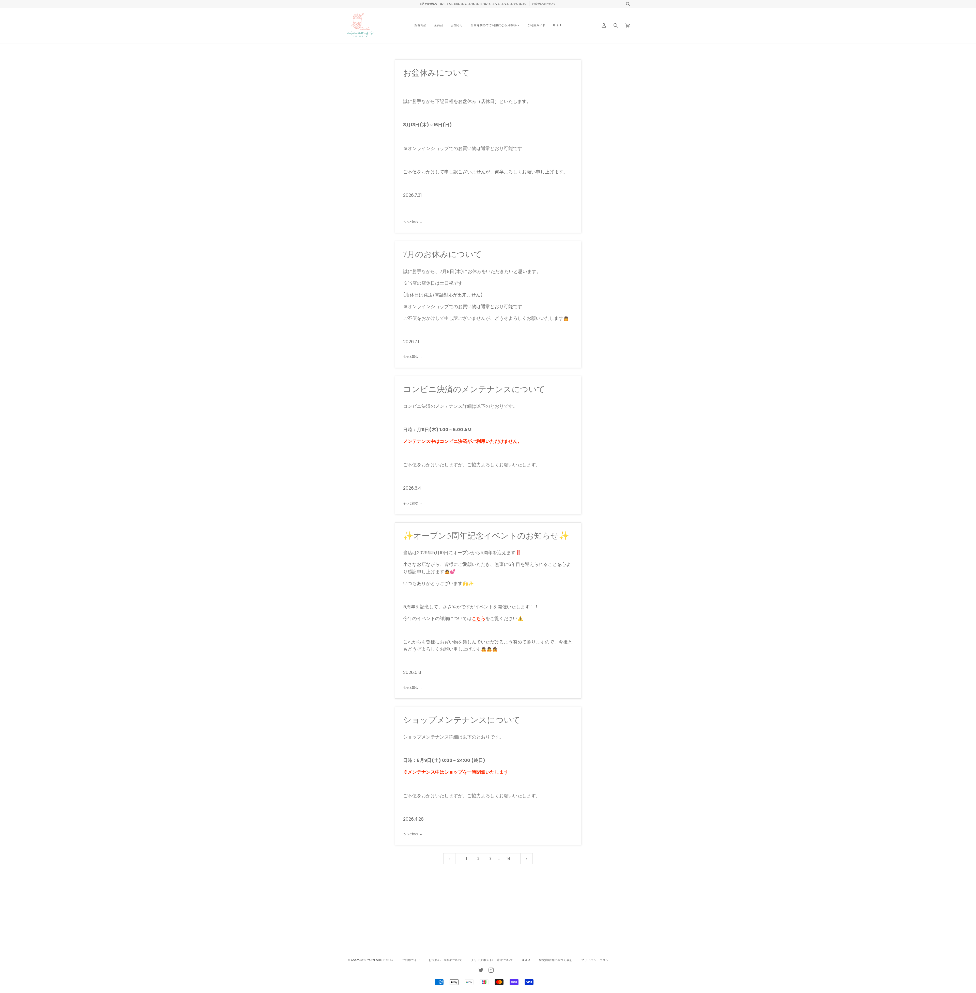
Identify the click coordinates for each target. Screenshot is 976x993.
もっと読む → (412, 221)
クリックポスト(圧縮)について (492, 960)
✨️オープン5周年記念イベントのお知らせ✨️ (486, 535)
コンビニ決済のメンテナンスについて (474, 389)
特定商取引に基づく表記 (556, 960)
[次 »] (526, 858)
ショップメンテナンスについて (462, 720)
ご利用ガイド (411, 960)
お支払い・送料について (445, 960)
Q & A (526, 960)
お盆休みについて (436, 73)
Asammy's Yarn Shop (368, 960)
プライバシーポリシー (596, 960)
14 (508, 858)
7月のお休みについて (442, 254)
